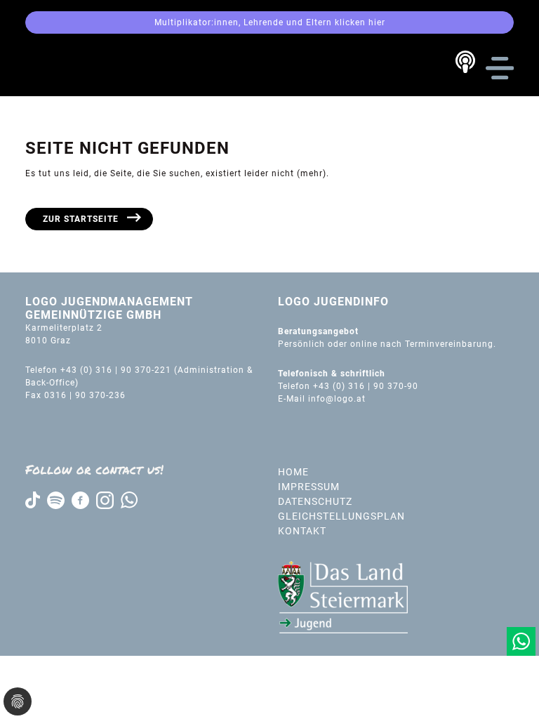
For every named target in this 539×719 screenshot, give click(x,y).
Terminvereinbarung (449, 344)
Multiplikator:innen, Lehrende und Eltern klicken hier (269, 22)
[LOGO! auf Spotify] (56, 499)
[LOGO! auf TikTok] (32, 499)
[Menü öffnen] (500, 68)
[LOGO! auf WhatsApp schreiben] (129, 499)
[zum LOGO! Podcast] (465, 62)
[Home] (82, 67)
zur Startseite (81, 219)
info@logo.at (337, 399)
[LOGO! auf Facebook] (80, 499)
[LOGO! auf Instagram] (105, 499)
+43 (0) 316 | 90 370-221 (115, 370)
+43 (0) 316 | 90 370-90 (367, 386)
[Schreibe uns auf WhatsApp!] (521, 641)
